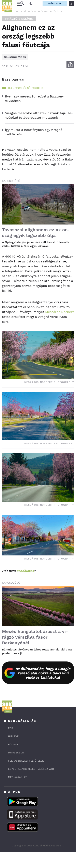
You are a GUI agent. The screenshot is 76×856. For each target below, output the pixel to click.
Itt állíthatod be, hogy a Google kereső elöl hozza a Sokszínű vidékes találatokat (42, 673)
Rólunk (13, 744)
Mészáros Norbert (59, 312)
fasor (44, 11)
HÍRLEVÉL (14, 736)
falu (33, 11)
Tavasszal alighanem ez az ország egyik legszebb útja (35, 232)
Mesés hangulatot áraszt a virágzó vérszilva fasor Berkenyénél (35, 637)
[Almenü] (20, 3)
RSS (10, 728)
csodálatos (25, 571)
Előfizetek (55, 3)
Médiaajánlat (17, 777)
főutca (57, 11)
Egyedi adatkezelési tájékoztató (31, 769)
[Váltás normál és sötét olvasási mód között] (31, 3)
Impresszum (16, 752)
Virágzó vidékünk (19, 18)
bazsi (22, 11)
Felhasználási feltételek (26, 760)
